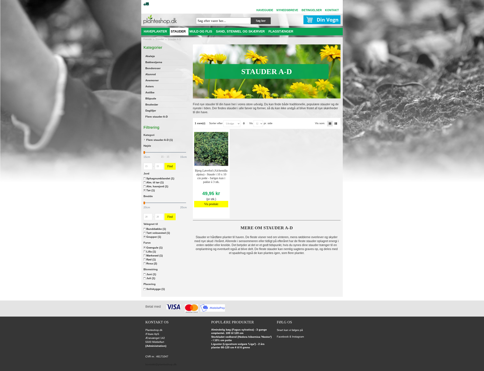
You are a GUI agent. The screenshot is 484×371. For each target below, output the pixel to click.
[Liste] (336, 123)
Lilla (151, 251)
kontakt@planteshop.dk (161, 364)
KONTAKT (332, 10)
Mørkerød (154, 255)
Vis (251, 123)
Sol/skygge (155, 288)
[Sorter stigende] (244, 123)
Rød (151, 259)
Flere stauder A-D (159, 139)
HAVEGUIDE (264, 10)
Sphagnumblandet (160, 178)
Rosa (151, 263)
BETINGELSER (312, 10)
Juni (151, 274)
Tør (150, 190)
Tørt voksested (158, 232)
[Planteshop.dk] (160, 19)
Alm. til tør (155, 182)
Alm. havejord (157, 186)
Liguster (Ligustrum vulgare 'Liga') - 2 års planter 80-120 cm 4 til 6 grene (237, 345)
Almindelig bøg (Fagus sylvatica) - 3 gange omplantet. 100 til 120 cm (239, 331)
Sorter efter (216, 123)
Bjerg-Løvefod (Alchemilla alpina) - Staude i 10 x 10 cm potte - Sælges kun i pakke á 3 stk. (211, 176)
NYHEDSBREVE (287, 10)
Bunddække (156, 228)
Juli (150, 278)
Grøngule (154, 247)
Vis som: (320, 123)
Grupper (153, 236)
